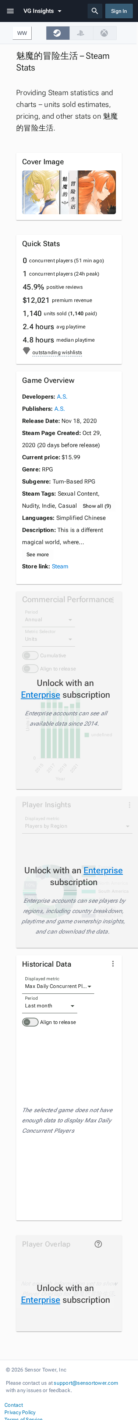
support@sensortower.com (86, 1383)
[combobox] (58, 986)
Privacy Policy (20, 1412)
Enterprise (40, 695)
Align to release (58, 1022)
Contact (13, 1405)
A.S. (62, 396)
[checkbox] (58, 33)
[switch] (30, 1022)
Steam (60, 566)
